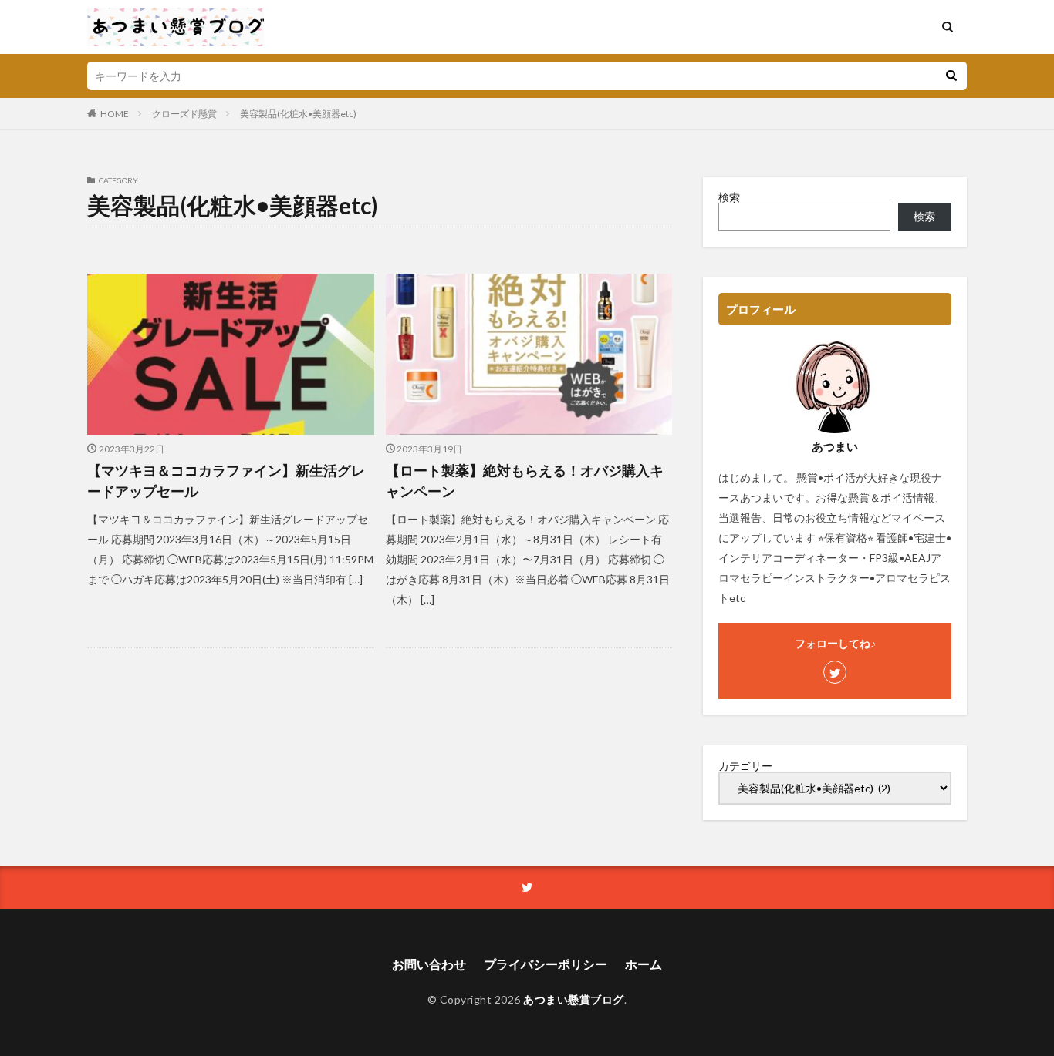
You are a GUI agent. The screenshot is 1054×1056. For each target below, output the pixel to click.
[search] (951, 76)
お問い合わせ (429, 964)
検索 (729, 196)
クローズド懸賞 (184, 113)
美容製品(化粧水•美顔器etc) (298, 113)
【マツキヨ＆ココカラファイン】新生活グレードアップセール (226, 480)
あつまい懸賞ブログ (573, 999)
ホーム (643, 964)
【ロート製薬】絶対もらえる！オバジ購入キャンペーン (525, 480)
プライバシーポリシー (545, 964)
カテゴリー (745, 766)
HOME (114, 113)
